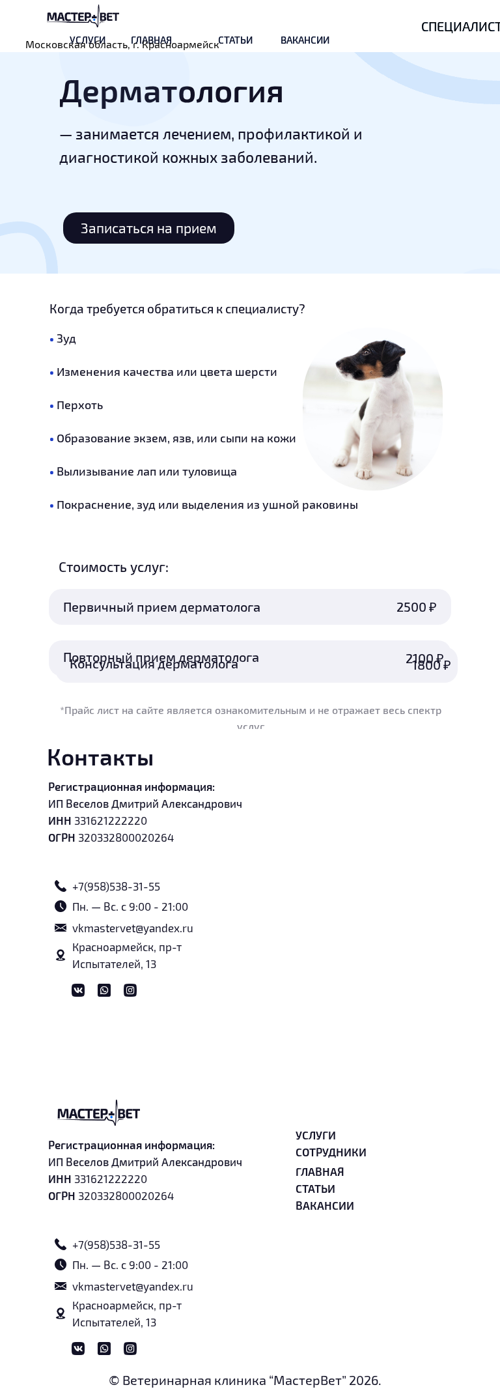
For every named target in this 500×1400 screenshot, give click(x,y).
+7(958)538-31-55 (116, 886)
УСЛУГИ (316, 1134)
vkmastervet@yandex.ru (132, 927)
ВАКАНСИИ (305, 40)
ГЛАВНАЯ (320, 1171)
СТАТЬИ (235, 40)
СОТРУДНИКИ (331, 1151)
